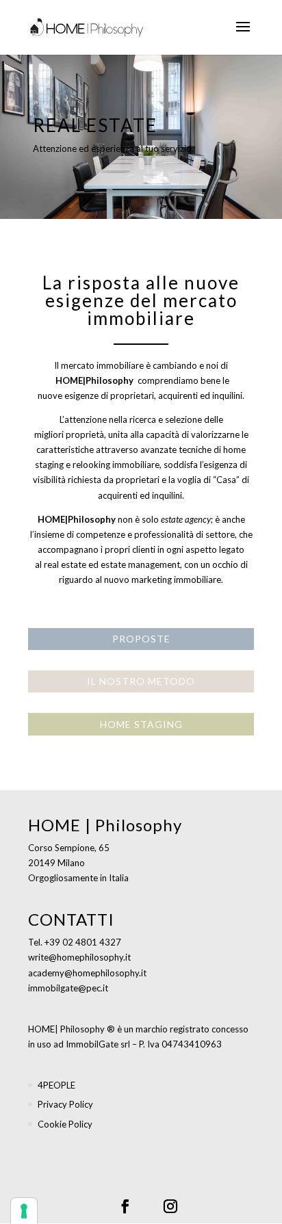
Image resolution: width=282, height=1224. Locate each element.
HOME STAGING (141, 724)
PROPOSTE (141, 638)
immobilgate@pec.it (68, 987)
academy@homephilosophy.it (87, 972)
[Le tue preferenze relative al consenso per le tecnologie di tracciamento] (24, 1211)
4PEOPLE (56, 1085)
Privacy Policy (65, 1104)
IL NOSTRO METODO (141, 681)
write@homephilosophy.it (79, 957)
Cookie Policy (65, 1124)
